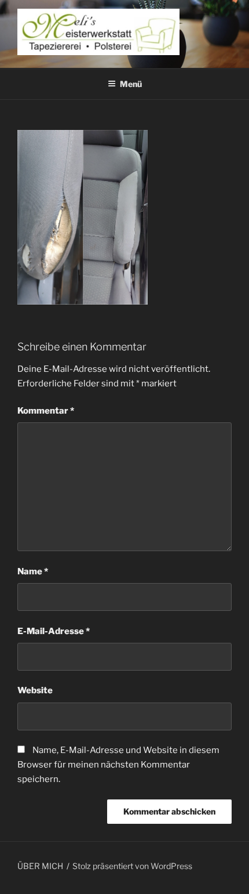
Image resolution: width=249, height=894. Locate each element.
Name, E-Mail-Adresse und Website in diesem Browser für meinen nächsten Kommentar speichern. (118, 764)
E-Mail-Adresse (53, 631)
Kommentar (45, 411)
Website (35, 690)
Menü (131, 84)
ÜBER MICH (40, 866)
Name (32, 571)
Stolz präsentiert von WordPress (132, 866)
